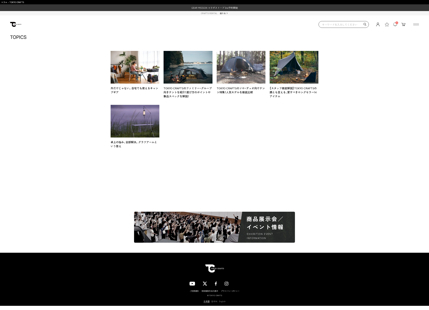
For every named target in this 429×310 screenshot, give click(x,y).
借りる (223, 13)
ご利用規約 (194, 291)
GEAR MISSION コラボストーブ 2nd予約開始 (214, 7)
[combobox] (344, 24)
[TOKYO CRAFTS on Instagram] (226, 283)
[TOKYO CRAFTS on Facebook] (216, 283)
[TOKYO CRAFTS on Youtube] (192, 283)
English (222, 301)
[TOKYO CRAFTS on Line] (237, 283)
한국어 (214, 301)
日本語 (207, 301)
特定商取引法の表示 (210, 291)
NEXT (238, 164)
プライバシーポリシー (230, 291)
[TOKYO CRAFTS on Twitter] (205, 283)
